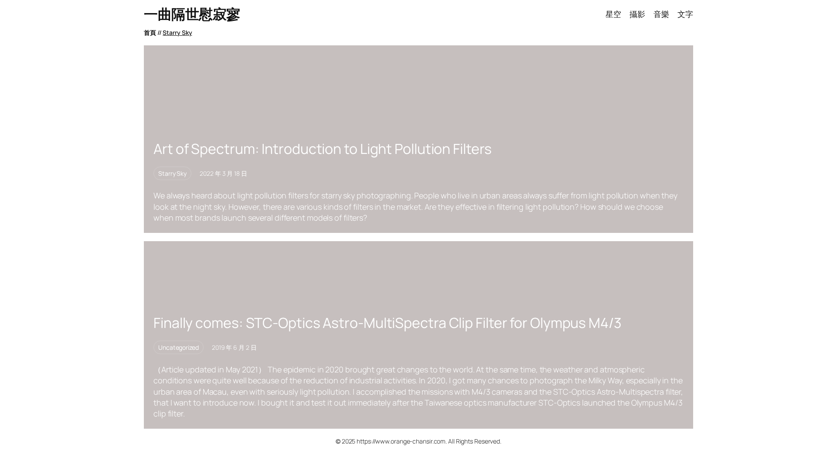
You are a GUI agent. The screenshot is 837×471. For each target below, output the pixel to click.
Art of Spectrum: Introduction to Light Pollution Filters (322, 149)
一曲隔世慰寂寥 (192, 14)
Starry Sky (177, 32)
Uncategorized (178, 347)
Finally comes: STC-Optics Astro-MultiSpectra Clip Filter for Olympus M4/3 (387, 323)
